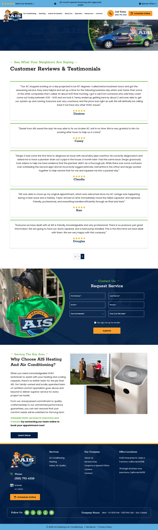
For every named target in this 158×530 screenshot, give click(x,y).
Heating (53, 461)
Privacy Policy (105, 527)
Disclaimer (91, 527)
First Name (76, 296)
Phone (113, 305)
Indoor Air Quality (57, 465)
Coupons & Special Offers (96, 465)
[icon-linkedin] (51, 512)
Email (74, 305)
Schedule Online (142, 13)
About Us (88, 457)
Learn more (24, 435)
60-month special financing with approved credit (80, 3)
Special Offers (148, 3)
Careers (88, 469)
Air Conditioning (56, 457)
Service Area (90, 461)
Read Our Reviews (24, 3)
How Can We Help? (118, 314)
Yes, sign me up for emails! (108, 322)
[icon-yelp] (33, 512)
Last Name (115, 296)
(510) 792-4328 (121, 15)
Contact (88, 473)
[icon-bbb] (45, 512)
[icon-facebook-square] (26, 512)
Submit (107, 330)
